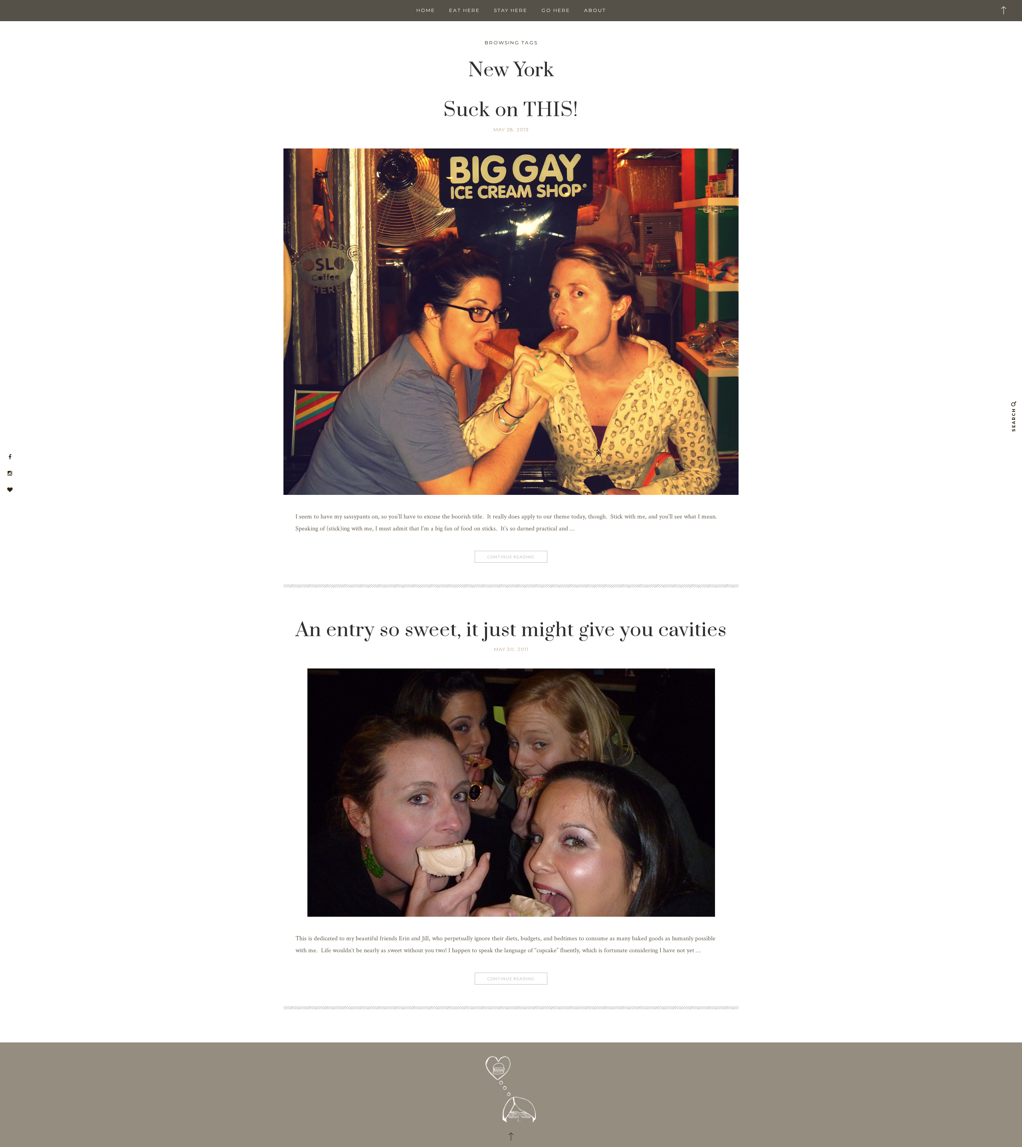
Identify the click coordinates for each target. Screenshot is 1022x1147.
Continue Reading (511, 556)
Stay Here (510, 10)
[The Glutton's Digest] (511, 1086)
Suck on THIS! (511, 110)
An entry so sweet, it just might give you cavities (511, 630)
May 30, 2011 (511, 649)
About (595, 10)
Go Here (555, 10)
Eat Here (464, 10)
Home (425, 10)
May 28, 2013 (511, 129)
